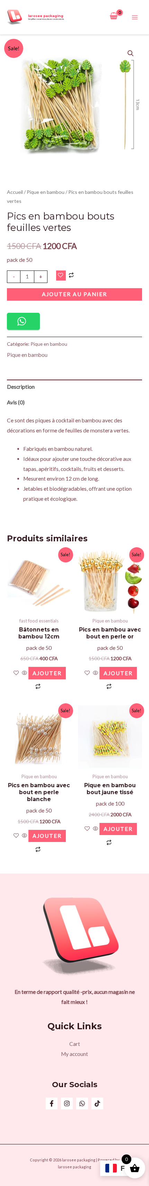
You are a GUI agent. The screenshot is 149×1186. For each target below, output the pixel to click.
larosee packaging (45, 16)
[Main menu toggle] (135, 17)
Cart (74, 1044)
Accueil (15, 192)
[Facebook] (52, 1103)
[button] (130, 53)
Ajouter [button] (47, 673)
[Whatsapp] (82, 1103)
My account (74, 1054)
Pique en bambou (45, 192)
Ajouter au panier (74, 294)
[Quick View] (24, 673)
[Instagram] (67, 1103)
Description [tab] (21, 387)
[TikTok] (97, 1103)
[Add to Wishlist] (61, 275)
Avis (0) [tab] (16, 402)
